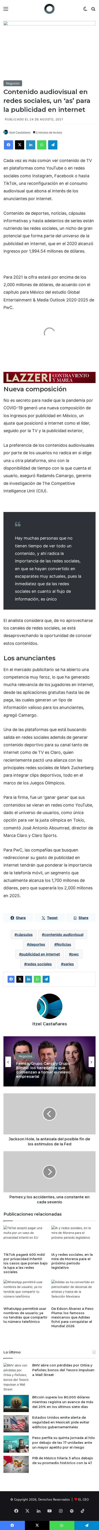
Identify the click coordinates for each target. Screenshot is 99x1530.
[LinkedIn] (30, 144)
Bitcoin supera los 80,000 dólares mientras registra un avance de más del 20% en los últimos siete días (62, 1402)
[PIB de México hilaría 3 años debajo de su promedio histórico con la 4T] (16, 1464)
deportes (37, 944)
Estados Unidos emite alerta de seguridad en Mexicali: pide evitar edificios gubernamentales (60, 1422)
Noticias (64, 944)
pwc (75, 954)
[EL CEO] (49, 8)
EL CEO (83, 1499)
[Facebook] (8, 144)
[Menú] (5, 10)
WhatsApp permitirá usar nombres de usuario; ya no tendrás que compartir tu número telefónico (25, 1315)
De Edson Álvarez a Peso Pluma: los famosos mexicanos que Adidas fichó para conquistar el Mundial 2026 (72, 1317)
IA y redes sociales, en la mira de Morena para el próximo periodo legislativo (72, 1261)
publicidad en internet (40, 954)
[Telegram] (52, 144)
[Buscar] (93, 10)
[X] (19, 144)
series (68, 964)
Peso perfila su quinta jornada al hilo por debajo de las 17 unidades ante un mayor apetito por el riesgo (63, 1442)
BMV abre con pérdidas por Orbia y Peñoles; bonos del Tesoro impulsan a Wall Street (63, 1370)
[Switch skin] (85, 10)
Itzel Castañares (19, 132)
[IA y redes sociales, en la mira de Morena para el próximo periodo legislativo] (73, 1238)
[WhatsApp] (41, 144)
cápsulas (25, 934)
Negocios (13, 83)
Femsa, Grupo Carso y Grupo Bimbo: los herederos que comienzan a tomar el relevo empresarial (43, 1070)
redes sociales (39, 964)
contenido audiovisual (63, 934)
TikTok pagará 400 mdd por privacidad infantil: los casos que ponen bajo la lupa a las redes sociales (25, 1263)
